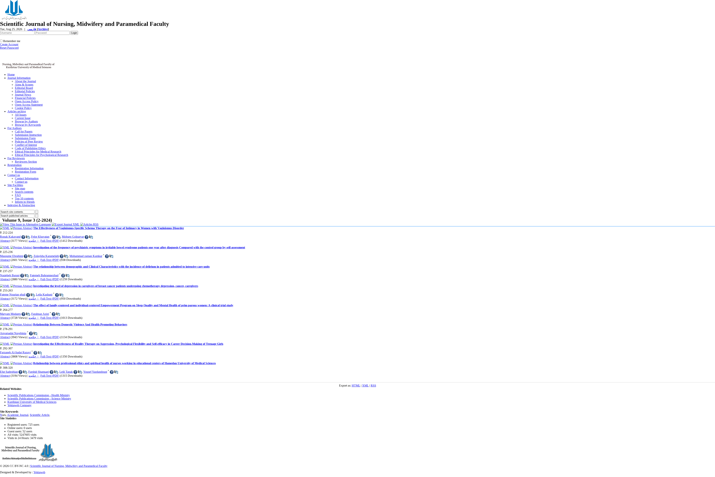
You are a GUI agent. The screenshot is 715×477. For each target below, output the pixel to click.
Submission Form (25, 138)
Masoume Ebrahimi (11, 256)
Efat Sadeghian (9, 371)
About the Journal (25, 81)
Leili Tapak (66, 371)
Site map (20, 188)
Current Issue (23, 118)
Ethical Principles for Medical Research (38, 151)
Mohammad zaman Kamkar (85, 256)
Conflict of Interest (26, 144)
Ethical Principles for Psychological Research (41, 155)
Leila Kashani (44, 294)
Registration (14, 165)
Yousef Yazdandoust (95, 371)
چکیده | (34, 240)
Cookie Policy (23, 108)
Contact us (13, 175)
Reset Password (9, 47)
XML (365, 385)
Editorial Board (24, 88)
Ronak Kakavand (10, 236)
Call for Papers (23, 131)
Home (11, 74)
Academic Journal (17, 415)
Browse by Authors (26, 121)
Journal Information (19, 77)
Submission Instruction (28, 134)
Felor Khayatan (40, 236)
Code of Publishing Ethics (30, 148)
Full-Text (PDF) (49, 240)
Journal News (23, 94)
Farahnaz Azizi (40, 313)
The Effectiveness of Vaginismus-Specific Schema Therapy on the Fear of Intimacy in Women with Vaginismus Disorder (108, 228)
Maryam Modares (10, 313)
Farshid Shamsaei (38, 371)
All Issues (20, 114)
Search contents (24, 191)
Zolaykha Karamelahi (46, 256)
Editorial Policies (25, 91)
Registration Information (29, 168)
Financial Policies (25, 98)
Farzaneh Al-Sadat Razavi (15, 352)
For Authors (14, 128)
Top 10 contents (24, 198)
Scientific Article (39, 415)
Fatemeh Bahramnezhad (44, 275)
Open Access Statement (29, 104)
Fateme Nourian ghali (13, 294)
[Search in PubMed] (28, 237)
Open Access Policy (27, 101)
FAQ (18, 195)
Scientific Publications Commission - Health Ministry (38, 395)
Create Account (9, 44)
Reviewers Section (26, 161)
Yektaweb (39, 472)
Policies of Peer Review (29, 141)
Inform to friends (25, 201)
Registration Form (25, 171)
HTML (356, 385)
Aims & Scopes (24, 84)
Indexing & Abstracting (21, 205)
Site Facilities (15, 185)
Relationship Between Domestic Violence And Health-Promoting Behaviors (80, 324)
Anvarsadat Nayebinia (13, 333)
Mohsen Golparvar (73, 236)
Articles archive (16, 111)
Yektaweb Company (19, 405)
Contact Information (27, 178)
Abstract (5, 240)
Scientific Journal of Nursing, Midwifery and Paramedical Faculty (68, 466)
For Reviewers (16, 158)
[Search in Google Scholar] (23, 237)
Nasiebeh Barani (10, 275)
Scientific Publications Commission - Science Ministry (39, 398)
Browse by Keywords (28, 124)
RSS (373, 385)
